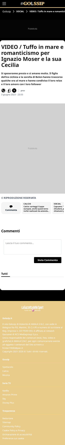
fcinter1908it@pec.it (12, 348)
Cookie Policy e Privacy (13, 430)
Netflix (5, 390)
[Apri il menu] (4, 3)
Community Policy (11, 426)
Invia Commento (48, 260)
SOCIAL (20, 11)
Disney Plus (8, 402)
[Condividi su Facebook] (9, 90)
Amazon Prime (9, 394)
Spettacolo (7, 366)
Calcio (5, 371)
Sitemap (6, 422)
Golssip (6, 11)
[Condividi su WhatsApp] (3, 90)
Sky (4, 398)
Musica (6, 375)
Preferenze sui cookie (13, 438)
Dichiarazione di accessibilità (17, 434)
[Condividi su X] (14, 90)
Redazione (7, 418)
